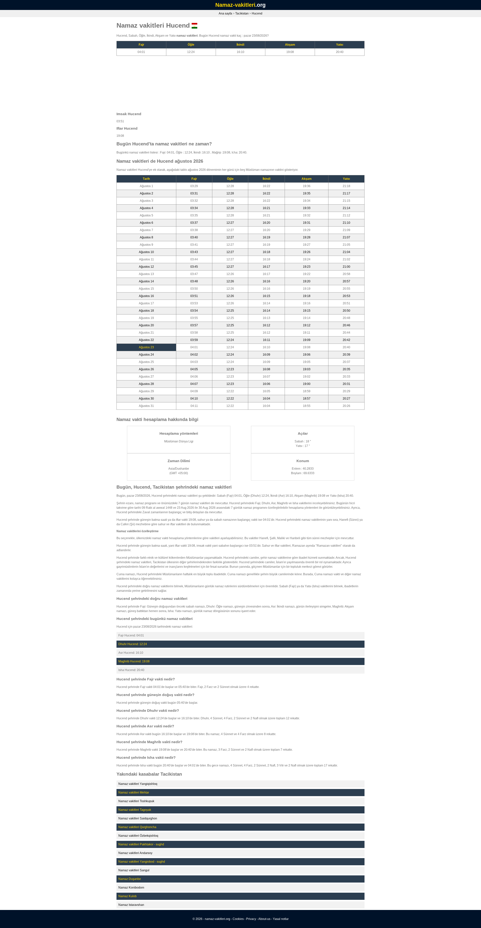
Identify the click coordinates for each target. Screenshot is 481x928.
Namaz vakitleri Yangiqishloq (137, 783)
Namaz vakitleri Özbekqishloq (138, 835)
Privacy (251, 918)
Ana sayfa (225, 13)
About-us (264, 918)
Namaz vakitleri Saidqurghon (137, 818)
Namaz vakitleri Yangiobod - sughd (141, 861)
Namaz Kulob (127, 896)
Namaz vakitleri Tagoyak (134, 809)
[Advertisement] (229, 82)
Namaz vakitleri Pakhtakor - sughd (141, 844)
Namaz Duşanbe (129, 878)
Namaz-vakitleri (235, 5)
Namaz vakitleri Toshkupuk (136, 801)
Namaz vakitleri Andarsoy (135, 853)
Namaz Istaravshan (131, 904)
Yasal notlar (281, 918)
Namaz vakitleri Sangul (133, 870)
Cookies (238, 918)
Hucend (257, 13)
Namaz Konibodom (131, 887)
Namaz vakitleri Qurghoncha (137, 827)
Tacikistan (242, 13)
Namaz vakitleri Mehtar (133, 792)
